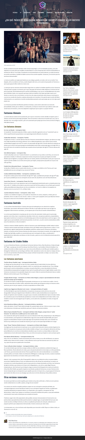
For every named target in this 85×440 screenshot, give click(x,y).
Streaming (41, 12)
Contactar (69, 12)
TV (20, 12)
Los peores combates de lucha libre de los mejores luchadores (19, 414)
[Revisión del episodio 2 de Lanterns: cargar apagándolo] (71, 199)
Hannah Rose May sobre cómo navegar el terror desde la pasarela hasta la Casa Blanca (70, 48)
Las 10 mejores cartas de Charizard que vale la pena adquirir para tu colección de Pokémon (25, 416)
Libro (34, 12)
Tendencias (49, 12)
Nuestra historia (59, 12)
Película (15, 12)
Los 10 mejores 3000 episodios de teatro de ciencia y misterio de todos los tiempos (70, 114)
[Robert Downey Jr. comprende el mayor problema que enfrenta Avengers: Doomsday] (71, 153)
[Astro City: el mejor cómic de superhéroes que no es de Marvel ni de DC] (71, 131)
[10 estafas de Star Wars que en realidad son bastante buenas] (71, 65)
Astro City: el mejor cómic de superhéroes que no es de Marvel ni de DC (71, 136)
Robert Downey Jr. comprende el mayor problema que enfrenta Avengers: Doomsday (71, 158)
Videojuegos (27, 12)
